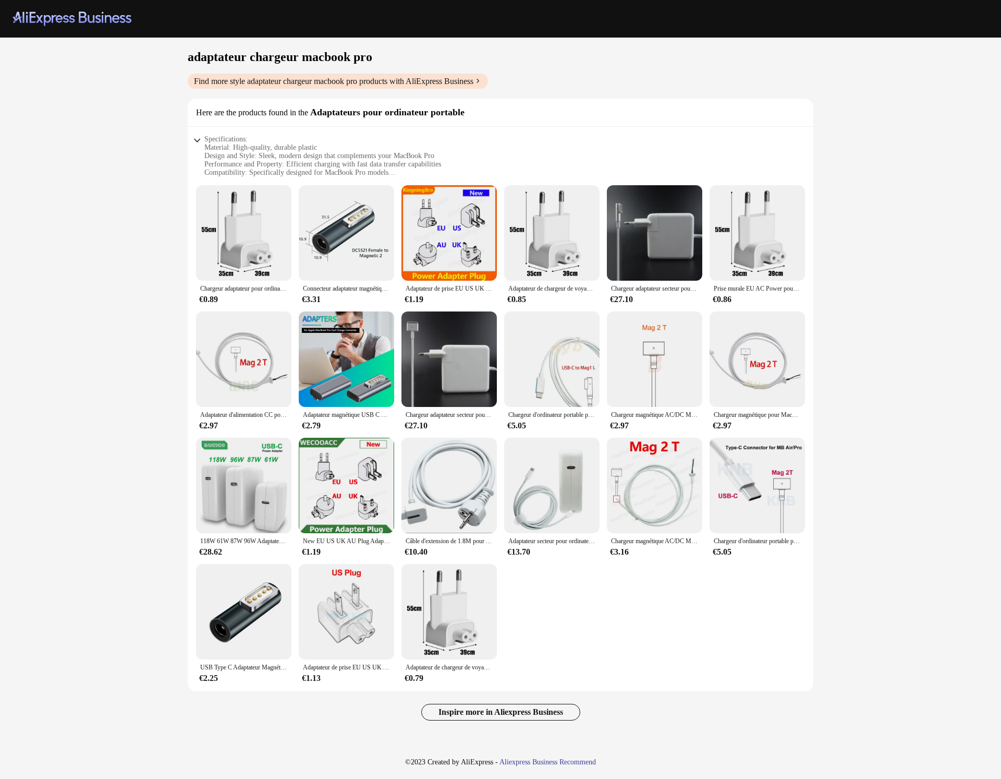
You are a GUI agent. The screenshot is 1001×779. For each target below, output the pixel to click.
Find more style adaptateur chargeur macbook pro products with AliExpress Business (333, 81)
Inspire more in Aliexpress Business (500, 712)
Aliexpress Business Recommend (547, 762)
